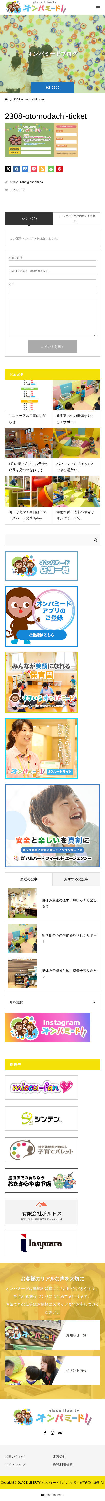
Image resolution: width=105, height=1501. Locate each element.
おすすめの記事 (76, 879)
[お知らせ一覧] (52, 1320)
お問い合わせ (15, 1456)
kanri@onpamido (31, 182)
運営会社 (59, 1456)
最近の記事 (28, 879)
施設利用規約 (62, 1465)
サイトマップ (15, 1465)
